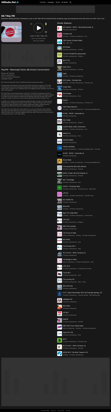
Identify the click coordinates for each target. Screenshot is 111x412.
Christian (65, 36)
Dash (92, 262)
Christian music (89, 195)
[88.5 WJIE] (59, 240)
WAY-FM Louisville (69, 226)
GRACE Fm (66, 133)
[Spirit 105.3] (59, 68)
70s (64, 43)
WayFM (65, 319)
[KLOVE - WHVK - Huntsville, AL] (59, 114)
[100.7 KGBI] (59, 121)
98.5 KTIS (66, 60)
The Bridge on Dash (70, 259)
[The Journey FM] (59, 280)
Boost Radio (67, 160)
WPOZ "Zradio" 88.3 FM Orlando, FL (75, 173)
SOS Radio (66, 47)
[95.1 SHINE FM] (59, 201)
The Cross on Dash (69, 233)
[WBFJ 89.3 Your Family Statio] (59, 327)
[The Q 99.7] (59, 274)
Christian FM (67, 34)
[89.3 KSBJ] (59, 307)
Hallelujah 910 (67, 299)
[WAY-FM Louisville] (59, 227)
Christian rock (89, 83)
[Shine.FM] (59, 207)
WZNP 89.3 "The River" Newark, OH (75, 352)
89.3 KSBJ (66, 306)
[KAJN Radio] (59, 94)
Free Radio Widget (45, 410)
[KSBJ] (59, 74)
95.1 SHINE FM (68, 200)
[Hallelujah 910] (59, 300)
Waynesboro (92, 189)
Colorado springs (83, 295)
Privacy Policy (61, 410)
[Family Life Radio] (59, 147)
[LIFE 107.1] (59, 220)
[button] (38, 28)
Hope (79, 282)
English (10, 78)
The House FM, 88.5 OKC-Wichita (74, 166)
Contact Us (53, 410)
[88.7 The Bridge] (59, 181)
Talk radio (97, 149)
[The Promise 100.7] (59, 247)
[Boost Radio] (59, 161)
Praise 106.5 (67, 87)
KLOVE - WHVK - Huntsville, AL (73, 113)
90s (71, 43)
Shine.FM (66, 206)
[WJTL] (59, 340)
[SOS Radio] (59, 48)
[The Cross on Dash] (59, 234)
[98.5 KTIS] (59, 61)
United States (10, 75)
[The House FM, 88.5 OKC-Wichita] (59, 167)
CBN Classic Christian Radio (72, 40)
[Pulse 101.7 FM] (59, 333)
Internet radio (88, 215)
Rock (79, 96)
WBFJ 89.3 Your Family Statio (73, 326)
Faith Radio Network (70, 107)
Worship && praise (94, 295)
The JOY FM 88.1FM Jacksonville (74, 54)
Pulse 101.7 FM (68, 332)
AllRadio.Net (8, 2)
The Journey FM (68, 279)
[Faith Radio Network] (59, 108)
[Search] (70, 2)
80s (68, 43)
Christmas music (83, 189)
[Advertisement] (55, 9)
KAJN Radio (67, 93)
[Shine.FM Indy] (59, 287)
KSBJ (65, 73)
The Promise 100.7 (69, 246)
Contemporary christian (84, 268)
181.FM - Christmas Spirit (71, 186)
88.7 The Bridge (68, 180)
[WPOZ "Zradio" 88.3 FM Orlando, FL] (59, 174)
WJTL (65, 339)
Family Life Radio (69, 146)
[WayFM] (59, 320)
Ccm (86, 36)
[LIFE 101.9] (59, 267)
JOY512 (65, 193)
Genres (58, 2)
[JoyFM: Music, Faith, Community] (59, 128)
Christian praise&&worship (92, 109)
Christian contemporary (13, 77)
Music (84, 282)
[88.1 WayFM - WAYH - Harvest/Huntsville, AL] (59, 28)
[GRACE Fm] (59, 134)
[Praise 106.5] (59, 88)
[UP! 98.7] (59, 313)
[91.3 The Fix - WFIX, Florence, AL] (59, 254)
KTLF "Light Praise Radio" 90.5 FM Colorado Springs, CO (82, 292)
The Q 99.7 (67, 273)
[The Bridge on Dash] (59, 260)
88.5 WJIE (66, 239)
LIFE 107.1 (66, 219)
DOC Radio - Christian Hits (72, 80)
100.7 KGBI (66, 120)
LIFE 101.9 (66, 266)
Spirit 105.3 (67, 67)
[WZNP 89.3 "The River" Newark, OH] (59, 353)
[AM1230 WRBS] (59, 141)
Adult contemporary (68, 235)
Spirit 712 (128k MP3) (70, 213)
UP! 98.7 (66, 312)
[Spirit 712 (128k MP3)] (59, 214)
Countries (43, 2)
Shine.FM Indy (68, 286)
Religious (80, 56)
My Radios (65, 2)
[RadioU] (59, 101)
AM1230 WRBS (68, 140)
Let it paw (68, 410)
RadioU (65, 100)
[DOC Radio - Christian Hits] (59, 81)
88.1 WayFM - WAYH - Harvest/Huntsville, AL (78, 27)
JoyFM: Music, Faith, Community (74, 127)
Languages (50, 2)
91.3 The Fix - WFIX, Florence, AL (74, 253)
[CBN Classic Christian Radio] (59, 41)
